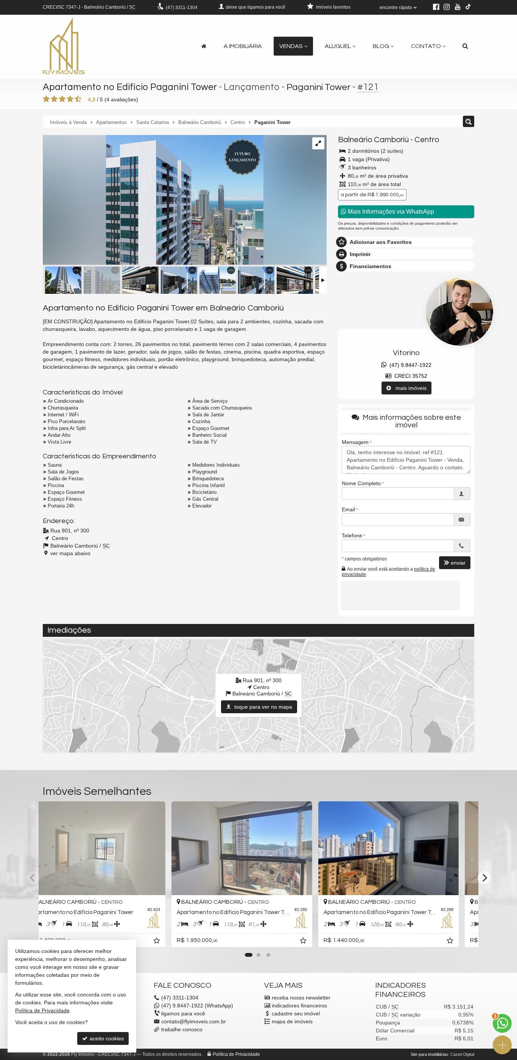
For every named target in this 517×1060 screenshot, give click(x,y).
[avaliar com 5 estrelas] (78, 99)
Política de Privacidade (236, 1054)
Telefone (352, 535)
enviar (458, 562)
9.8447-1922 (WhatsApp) (197, 1006)
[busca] (465, 46)
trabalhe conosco (181, 1029)
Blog (381, 46)
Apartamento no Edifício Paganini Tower (130, 87)
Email (348, 509)
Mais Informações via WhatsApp (390, 211)
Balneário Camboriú (373, 140)
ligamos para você (183, 1013)
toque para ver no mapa (262, 707)
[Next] (484, 877)
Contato (426, 46)
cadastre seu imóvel (296, 1013)
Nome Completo (361, 483)
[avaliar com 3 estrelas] (62, 99)
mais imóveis (409, 388)
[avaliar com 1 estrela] (46, 99)
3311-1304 (182, 7)
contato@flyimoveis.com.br (193, 1021)
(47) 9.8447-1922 (408, 365)
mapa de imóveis (292, 1021)
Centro (426, 140)
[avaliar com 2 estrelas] (54, 99)
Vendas (291, 46)
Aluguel (338, 46)
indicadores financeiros (299, 1006)
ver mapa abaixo (70, 553)
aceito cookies (106, 1038)
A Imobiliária (243, 46)
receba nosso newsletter (301, 998)
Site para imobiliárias (429, 1054)
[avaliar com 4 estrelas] (70, 99)
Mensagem (355, 442)
